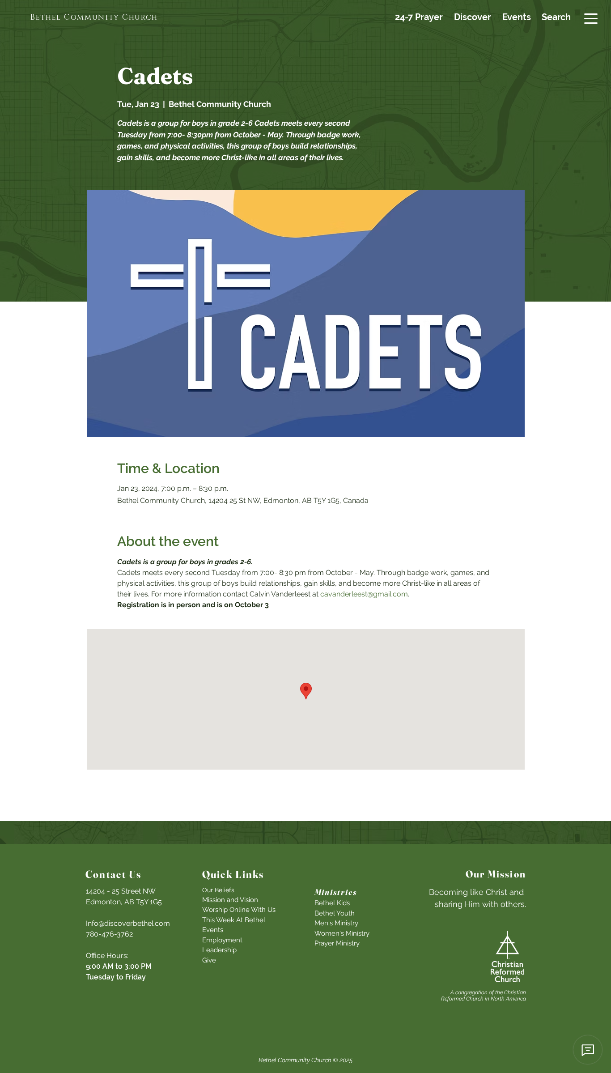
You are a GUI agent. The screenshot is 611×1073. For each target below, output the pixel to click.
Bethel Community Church (295, 1060)
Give (209, 960)
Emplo (212, 940)
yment (232, 940)
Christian (515, 992)
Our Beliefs (218, 890)
